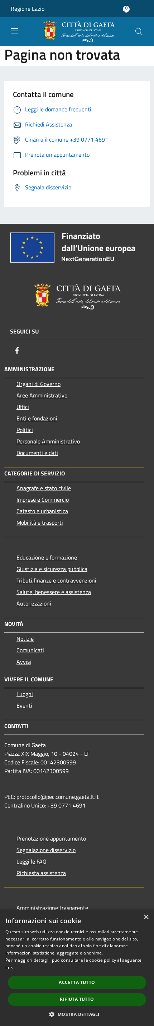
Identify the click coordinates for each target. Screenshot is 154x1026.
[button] (76, 1014)
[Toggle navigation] (14, 31)
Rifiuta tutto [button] (77, 999)
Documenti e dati (37, 452)
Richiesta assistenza (41, 873)
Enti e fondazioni (36, 418)
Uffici (22, 406)
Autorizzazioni (33, 603)
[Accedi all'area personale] (126, 9)
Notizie (25, 638)
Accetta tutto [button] (77, 982)
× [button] (146, 917)
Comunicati (30, 650)
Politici (24, 429)
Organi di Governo (38, 383)
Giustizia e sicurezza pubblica (51, 569)
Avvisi (23, 661)
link (9, 967)
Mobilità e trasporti (39, 522)
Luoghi (24, 694)
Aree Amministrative (41, 395)
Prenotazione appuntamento (51, 838)
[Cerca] (139, 31)
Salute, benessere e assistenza (53, 592)
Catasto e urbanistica (42, 511)
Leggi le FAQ (31, 861)
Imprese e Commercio (42, 499)
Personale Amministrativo (48, 441)
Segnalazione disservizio (46, 850)
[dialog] (77, 968)
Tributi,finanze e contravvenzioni (56, 580)
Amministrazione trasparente (52, 907)
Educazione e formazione (46, 557)
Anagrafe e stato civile (43, 488)
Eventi (24, 705)
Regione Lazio (27, 8)
